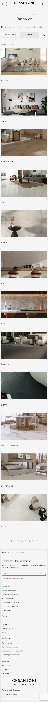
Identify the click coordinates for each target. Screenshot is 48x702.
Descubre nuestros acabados (14, 651)
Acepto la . (13, 578)
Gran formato (7, 628)
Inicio (4, 552)
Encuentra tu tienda (10, 606)
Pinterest (6, 670)
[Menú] (4, 4)
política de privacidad (16, 578)
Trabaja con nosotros (11, 602)
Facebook (6, 665)
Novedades (6, 610)
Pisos (4, 621)
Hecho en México (9, 591)
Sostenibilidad (8, 598)
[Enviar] (43, 573)
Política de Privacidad (11, 690)
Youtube (5, 674)
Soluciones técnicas (10, 647)
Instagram (6, 661)
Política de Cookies (10, 694)
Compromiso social (10, 595)
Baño (4, 632)
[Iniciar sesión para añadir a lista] (42, 70)
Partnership (7, 643)
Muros (4, 625)
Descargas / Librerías (11, 655)
